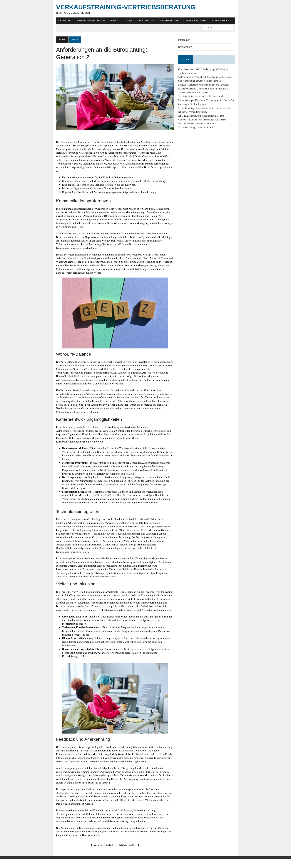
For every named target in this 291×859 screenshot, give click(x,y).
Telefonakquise (146, 20)
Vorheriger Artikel (103, 845)
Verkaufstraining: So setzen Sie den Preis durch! (201, 96)
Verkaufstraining (222, 20)
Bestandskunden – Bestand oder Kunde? (197, 123)
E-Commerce (65, 20)
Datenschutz (185, 47)
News (129, 20)
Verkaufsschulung (196, 20)
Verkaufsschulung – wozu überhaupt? (196, 127)
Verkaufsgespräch (170, 20)
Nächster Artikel (127, 845)
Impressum (184, 40)
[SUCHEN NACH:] (218, 27)
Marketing (115, 20)
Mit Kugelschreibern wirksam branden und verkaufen (203, 84)
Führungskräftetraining (91, 20)
